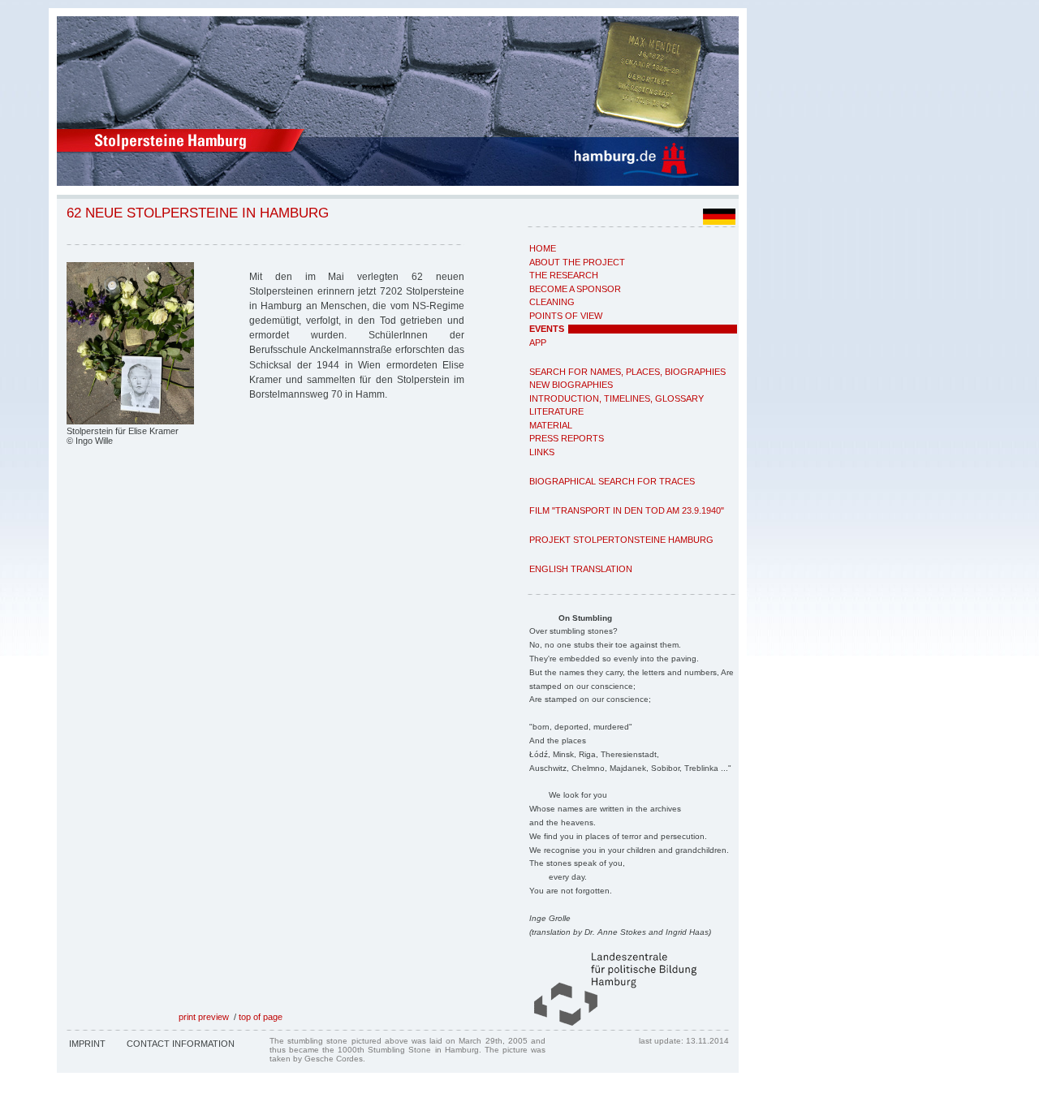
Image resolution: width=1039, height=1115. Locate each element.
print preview (204, 1017)
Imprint (87, 1043)
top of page (260, 1017)
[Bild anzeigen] (130, 421)
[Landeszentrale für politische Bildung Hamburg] (607, 1022)
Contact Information (181, 1043)
